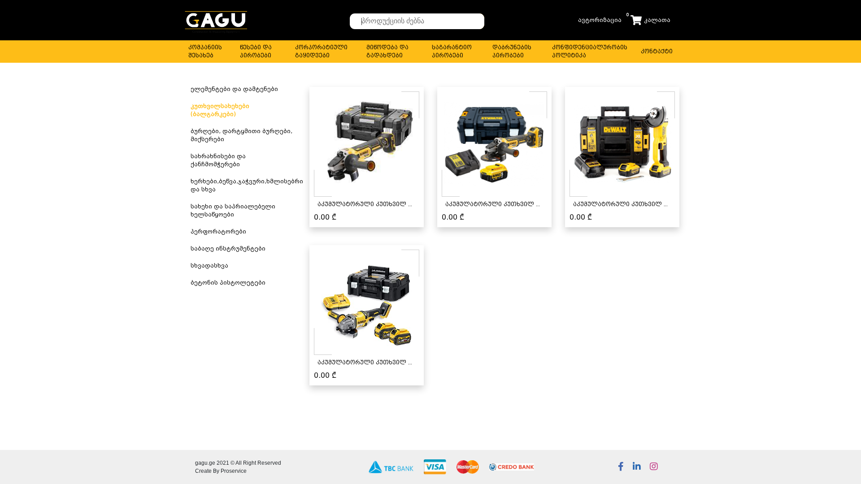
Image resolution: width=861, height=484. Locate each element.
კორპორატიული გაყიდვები (321, 51)
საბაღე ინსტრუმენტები (228, 248)
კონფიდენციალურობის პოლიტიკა (589, 51)
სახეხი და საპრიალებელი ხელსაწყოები (233, 210)
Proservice (234, 471)
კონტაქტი (657, 51)
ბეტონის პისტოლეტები (228, 282)
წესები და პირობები (256, 51)
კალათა (657, 20)
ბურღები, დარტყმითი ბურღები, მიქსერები (241, 135)
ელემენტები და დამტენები (234, 89)
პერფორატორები (218, 231)
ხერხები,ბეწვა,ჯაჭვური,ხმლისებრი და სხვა (247, 185)
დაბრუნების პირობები (511, 51)
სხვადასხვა (209, 265)
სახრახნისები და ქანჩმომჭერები (218, 160)
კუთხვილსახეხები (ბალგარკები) (220, 110)
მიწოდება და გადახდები (387, 51)
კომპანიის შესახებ (205, 51)
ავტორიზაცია (600, 20)
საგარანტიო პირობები (452, 51)
